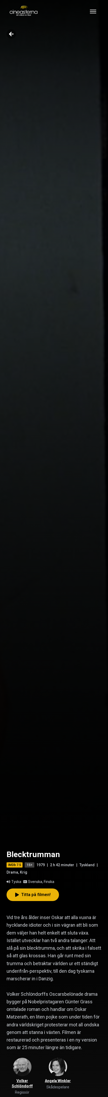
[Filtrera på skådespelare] (58, 1067)
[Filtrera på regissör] (22, 1067)
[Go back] (11, 34)
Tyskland (87, 865)
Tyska (16, 882)
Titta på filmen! (36, 894)
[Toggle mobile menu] (93, 11)
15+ (29, 865)
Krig (23, 872)
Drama (12, 872)
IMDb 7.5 (14, 865)
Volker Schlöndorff (22, 1083)
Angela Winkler (58, 1081)
